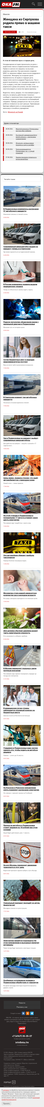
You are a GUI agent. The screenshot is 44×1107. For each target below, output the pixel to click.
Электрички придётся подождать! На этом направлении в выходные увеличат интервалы (21, 943)
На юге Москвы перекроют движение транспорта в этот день (20, 866)
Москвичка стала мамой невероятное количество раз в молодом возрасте (20, 594)
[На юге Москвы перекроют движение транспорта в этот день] (22, 862)
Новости (22, 1003)
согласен (6, 1090)
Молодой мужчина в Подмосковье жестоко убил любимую (27, 130)
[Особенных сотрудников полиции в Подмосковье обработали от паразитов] (22, 978)
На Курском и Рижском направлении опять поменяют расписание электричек (21, 789)
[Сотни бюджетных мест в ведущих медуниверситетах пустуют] (22, 357)
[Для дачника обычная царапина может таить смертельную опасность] (22, 628)
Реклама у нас (22, 1007)
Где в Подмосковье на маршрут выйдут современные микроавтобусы (20, 439)
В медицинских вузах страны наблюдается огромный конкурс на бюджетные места (19, 710)
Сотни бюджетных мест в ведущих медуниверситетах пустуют (18, 361)
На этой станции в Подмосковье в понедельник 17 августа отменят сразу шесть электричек (20, 518)
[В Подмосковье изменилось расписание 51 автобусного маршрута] (22, 206)
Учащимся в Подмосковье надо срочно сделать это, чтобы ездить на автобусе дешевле (20, 750)
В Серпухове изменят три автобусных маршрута (20, 398)
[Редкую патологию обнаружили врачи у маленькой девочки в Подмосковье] (22, 319)
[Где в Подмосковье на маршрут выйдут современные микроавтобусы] (22, 435)
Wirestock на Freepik (15, 112)
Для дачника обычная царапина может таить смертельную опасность (20, 632)
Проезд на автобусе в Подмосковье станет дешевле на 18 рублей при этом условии (20, 827)
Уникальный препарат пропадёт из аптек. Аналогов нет (21, 904)
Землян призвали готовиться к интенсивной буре (26, 158)
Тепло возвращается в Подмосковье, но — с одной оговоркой (25, 151)
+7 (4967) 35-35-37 (22, 1035)
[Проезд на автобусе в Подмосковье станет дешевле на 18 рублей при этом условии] (22, 823)
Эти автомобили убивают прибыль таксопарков (18, 556)
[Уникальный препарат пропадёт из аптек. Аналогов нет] (22, 900)
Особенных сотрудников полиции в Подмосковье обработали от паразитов (20, 981)
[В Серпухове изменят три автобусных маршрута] (22, 395)
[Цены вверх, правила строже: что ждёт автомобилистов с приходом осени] (22, 475)
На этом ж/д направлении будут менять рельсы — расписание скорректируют (26, 137)
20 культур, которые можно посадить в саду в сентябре (25, 144)
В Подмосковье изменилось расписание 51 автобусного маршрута (21, 210)
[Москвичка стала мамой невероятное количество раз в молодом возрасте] (22, 590)
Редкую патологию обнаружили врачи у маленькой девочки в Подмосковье (21, 323)
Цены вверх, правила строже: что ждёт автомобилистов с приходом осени (20, 479)
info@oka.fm (22, 1042)
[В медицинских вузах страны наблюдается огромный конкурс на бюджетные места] (22, 705)
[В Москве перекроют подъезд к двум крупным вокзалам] (22, 666)
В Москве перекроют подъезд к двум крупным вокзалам (19, 669)
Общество (6, 14)
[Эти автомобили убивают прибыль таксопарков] (22, 553)
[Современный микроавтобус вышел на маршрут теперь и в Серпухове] (22, 244)
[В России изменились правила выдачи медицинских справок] (22, 282)
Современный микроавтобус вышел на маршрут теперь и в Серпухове (20, 248)
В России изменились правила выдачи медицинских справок (20, 285)
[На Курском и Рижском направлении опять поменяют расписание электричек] (22, 785)
